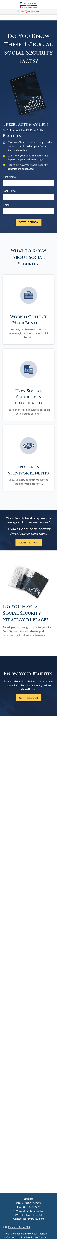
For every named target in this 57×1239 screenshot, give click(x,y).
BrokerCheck (38, 1237)
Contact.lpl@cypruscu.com (28, 1218)
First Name (9, 177)
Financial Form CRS (19, 1227)
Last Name (9, 191)
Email (6, 205)
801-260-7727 (33, 1203)
